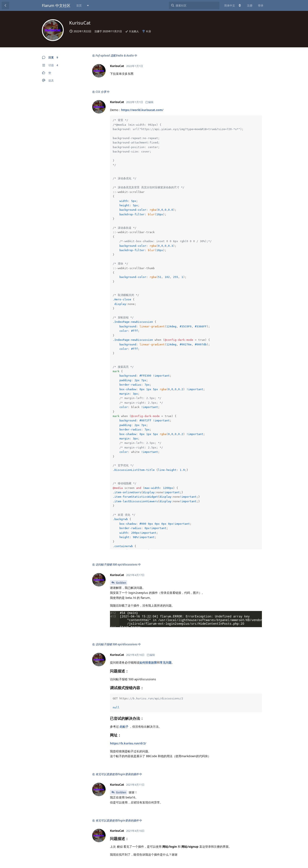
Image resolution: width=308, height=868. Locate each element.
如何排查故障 (148, 662)
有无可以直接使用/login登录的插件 (117, 774)
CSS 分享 (101, 92)
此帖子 (124, 726)
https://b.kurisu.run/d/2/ (128, 743)
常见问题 (166, 662)
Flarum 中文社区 (56, 5)
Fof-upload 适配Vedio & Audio (115, 55)
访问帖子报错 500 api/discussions (116, 564)
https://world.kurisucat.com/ (142, 110)
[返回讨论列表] (5, 5)
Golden (121, 583)
